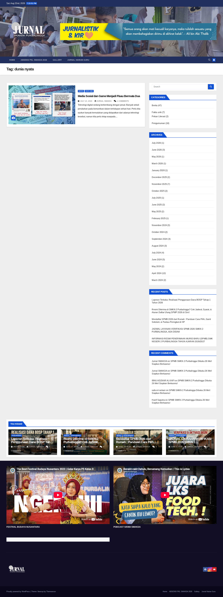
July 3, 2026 (19, 447)
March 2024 (157, 280)
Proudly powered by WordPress (18, 591)
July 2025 (156, 198)
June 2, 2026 (177, 447)
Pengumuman (158, 123)
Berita (81, 91)
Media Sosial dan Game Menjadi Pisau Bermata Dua (109, 96)
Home (12, 60)
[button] (209, 60)
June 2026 (157, 150)
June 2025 (157, 205)
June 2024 (157, 259)
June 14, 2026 (124, 447)
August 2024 (158, 246)
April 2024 (156, 273)
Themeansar (50, 591)
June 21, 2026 (72, 447)
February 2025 (159, 218)
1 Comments (123, 101)
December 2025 (159, 177)
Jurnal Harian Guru (78, 60)
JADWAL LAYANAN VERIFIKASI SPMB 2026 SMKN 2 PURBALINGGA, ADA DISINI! (190, 442)
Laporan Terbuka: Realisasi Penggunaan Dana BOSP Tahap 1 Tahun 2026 (32, 442)
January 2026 (158, 170)
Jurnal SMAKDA (104, 101)
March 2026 (157, 163)
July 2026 (156, 143)
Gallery (57, 60)
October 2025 (158, 191)
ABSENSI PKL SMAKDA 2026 (34, 60)
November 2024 (159, 225)
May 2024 (156, 266)
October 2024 (158, 232)
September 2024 (159, 239)
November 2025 (159, 184)
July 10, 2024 (86, 101)
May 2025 (156, 211)
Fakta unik (89, 91)
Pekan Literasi (158, 116)
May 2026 (156, 157)
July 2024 (156, 253)
